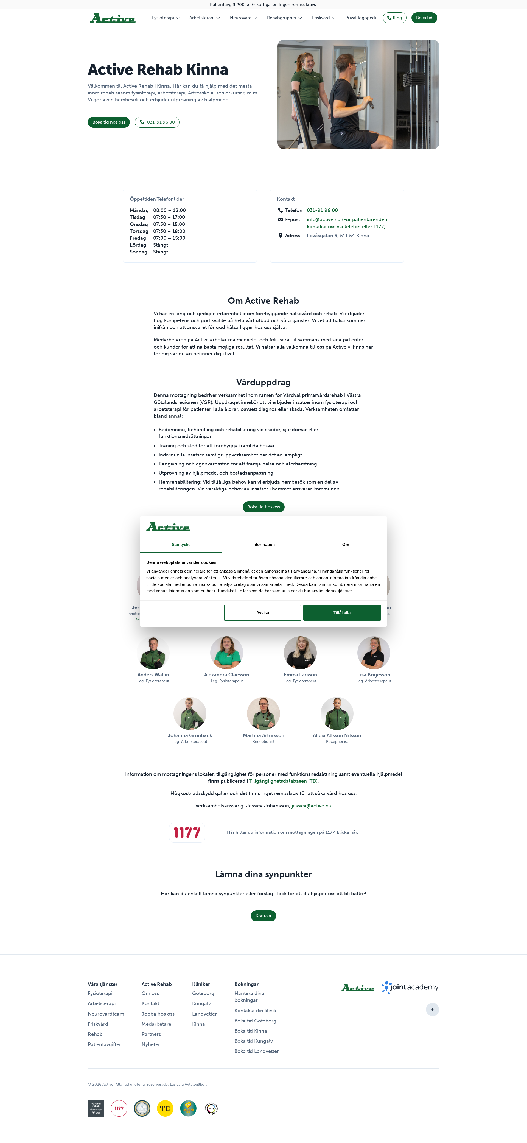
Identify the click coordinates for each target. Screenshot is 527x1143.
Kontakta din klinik (255, 1011)
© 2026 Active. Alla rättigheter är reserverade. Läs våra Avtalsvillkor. (147, 1084)
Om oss (150, 993)
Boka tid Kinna (250, 1031)
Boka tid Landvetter (256, 1051)
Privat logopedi (360, 17)
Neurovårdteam (106, 1014)
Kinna (198, 1024)
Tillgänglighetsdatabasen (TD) (283, 781)
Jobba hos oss (158, 1014)
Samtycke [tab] (181, 544)
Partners (151, 1034)
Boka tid (424, 17)
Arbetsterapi (201, 17)
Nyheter (151, 1044)
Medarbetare (156, 1024)
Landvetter (204, 1014)
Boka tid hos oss (108, 122)
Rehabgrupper (281, 17)
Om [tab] (345, 544)
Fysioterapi (163, 17)
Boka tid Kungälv (253, 1041)
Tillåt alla (342, 612)
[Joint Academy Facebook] (432, 1009)
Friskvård (321, 17)
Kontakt (263, 915)
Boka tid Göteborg (255, 1021)
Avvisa (262, 612)
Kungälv (201, 1003)
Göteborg (203, 993)
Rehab (95, 1034)
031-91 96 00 (160, 122)
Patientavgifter (104, 1044)
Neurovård (241, 17)
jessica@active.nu (312, 806)
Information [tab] (263, 544)
